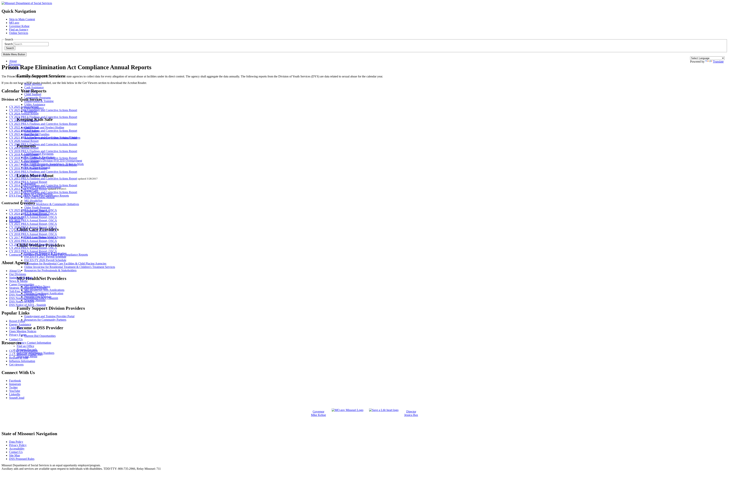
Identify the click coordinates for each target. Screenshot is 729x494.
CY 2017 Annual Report (24, 161)
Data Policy (16, 441)
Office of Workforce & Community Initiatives (51, 204)
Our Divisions (17, 274)
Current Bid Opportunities (40, 335)
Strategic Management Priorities (28, 287)
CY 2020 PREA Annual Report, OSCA (33, 227)
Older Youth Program (37, 207)
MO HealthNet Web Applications (44, 290)
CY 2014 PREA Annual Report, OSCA (33, 247)
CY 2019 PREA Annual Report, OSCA (33, 230)
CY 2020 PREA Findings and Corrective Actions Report (43, 144)
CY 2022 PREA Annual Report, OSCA (33, 220)
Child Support (32, 94)
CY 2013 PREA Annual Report (28, 188)
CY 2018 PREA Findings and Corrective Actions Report (43, 158)
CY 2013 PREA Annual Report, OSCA (33, 251)
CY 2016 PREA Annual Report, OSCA (33, 241)
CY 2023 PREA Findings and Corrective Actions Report (43, 123)
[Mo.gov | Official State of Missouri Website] (347, 410)
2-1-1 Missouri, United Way (26, 354)
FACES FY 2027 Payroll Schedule (45, 256)
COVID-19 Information (23, 350)
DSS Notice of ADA (21, 301)
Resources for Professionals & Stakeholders (50, 270)
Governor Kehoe (19, 26)
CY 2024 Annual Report (24, 113)
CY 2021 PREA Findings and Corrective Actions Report (43, 137)
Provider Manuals (35, 300)
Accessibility (16, 448)
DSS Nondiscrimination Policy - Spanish (33, 298)
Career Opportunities (21, 284)
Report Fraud (17, 321)
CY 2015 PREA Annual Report (28, 175)
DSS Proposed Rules (21, 458)
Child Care (15, 327)
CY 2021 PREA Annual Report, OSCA (33, 223)
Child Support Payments (39, 153)
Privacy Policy (18, 445)
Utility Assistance (34, 104)
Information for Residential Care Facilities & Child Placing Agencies (65, 263)
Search (9, 44)
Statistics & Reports (21, 277)
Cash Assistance (34, 87)
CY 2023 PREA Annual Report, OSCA (33, 217)
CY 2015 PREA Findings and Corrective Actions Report (43, 178)
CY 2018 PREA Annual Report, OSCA (33, 234)
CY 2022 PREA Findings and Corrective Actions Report (43, 130)
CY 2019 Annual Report (24, 147)
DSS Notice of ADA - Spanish (27, 304)
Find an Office (25, 346)
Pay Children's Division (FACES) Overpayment (53, 160)
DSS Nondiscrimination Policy (27, 294)
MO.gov (14, 22)
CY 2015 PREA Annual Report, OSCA (33, 244)
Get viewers (16, 364)
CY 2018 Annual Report (24, 154)
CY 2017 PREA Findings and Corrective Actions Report (43, 164)
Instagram (15, 384)
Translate (718, 61)
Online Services (18, 33)
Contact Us (16, 339)
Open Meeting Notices (22, 331)
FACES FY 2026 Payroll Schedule (45, 260)
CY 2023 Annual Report (24, 120)
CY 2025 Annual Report (24, 106)
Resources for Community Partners (45, 319)
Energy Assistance (20, 324)
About (13, 61)
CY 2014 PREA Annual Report (28, 182)
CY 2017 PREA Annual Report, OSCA (33, 237)
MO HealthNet (33, 200)
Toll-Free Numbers (20, 291)
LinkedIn (14, 394)
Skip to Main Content (22, 19)
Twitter (13, 387)
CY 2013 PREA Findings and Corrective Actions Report (43, 192)
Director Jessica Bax (411, 413)
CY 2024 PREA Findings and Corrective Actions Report (43, 117)
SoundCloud (16, 397)
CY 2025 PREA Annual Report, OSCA (33, 210)
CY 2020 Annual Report (24, 141)
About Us (15, 270)
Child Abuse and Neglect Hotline (44, 127)
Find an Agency (18, 29)
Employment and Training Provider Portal (49, 316)
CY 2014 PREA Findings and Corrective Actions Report (43, 185)
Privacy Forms (18, 334)
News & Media (18, 281)
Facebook (15, 380)
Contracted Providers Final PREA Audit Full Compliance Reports (48, 254)
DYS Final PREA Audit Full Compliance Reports (39, 195)
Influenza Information (22, 361)
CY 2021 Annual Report (24, 134)
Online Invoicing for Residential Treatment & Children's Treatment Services (69, 267)
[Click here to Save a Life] (383, 410)
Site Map (14, 455)
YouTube (14, 390)
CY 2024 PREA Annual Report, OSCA (33, 213)
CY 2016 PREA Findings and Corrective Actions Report (43, 171)
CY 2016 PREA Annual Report (28, 168)
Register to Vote (18, 357)
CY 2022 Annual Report (24, 127)
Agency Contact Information (34, 342)
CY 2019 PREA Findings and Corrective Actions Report (43, 151)
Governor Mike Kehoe (318, 413)
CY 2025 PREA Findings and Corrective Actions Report (43, 110)
